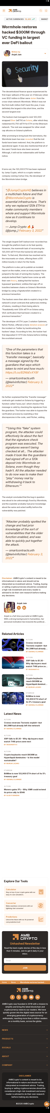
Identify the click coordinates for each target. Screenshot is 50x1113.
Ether (13, 120)
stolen (33, 98)
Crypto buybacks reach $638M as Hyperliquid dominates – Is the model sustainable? (21, 757)
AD (46, 1)
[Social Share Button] (47, 1104)
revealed (29, 139)
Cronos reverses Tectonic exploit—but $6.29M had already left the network (36, 646)
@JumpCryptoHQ (19, 190)
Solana (29, 120)
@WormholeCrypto (18, 198)
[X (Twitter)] (19, 608)
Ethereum (30, 693)
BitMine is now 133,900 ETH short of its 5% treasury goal (36, 699)
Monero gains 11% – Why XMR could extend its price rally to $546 (25, 791)
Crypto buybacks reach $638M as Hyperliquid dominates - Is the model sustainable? (37, 681)
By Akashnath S (32, 669)
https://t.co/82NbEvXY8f (21, 372)
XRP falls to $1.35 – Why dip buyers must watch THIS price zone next (23, 740)
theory (14, 280)
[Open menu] (4, 10)
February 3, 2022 (30, 230)
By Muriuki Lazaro (33, 687)
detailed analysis (37, 325)
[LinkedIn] (24, 608)
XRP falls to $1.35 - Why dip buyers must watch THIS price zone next (37, 663)
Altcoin (29, 640)
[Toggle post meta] (45, 53)
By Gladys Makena (11, 795)
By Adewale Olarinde (34, 652)
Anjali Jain (16, 54)
